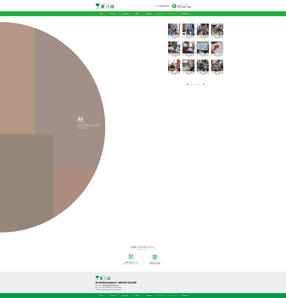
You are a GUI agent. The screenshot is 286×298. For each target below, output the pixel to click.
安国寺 (137, 14)
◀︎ (187, 84)
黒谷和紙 (149, 14)
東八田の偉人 (125, 14)
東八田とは (113, 14)
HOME (101, 14)
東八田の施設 (184, 14)
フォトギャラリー (161, 14)
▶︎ (204, 84)
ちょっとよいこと (173, 14)
